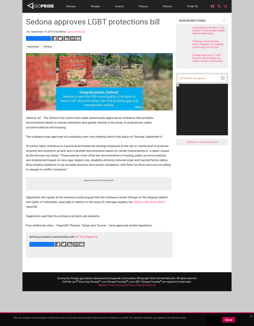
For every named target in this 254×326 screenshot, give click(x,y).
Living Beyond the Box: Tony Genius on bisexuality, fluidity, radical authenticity (208, 30)
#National (33, 46)
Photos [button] (167, 6)
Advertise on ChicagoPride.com (202, 142)
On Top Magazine (86, 236)
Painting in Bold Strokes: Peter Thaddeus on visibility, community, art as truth (208, 44)
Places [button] (143, 6)
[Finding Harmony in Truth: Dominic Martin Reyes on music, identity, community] (185, 60)
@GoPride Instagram (192, 78)
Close (228, 320)
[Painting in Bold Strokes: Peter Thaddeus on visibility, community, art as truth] (185, 46)
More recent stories (193, 20)
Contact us (150, 285)
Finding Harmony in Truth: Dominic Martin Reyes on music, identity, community (207, 58)
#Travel (48, 46)
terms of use (179, 317)
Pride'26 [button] (192, 6)
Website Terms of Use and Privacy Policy (120, 285)
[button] (71, 6)
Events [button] (119, 6)
